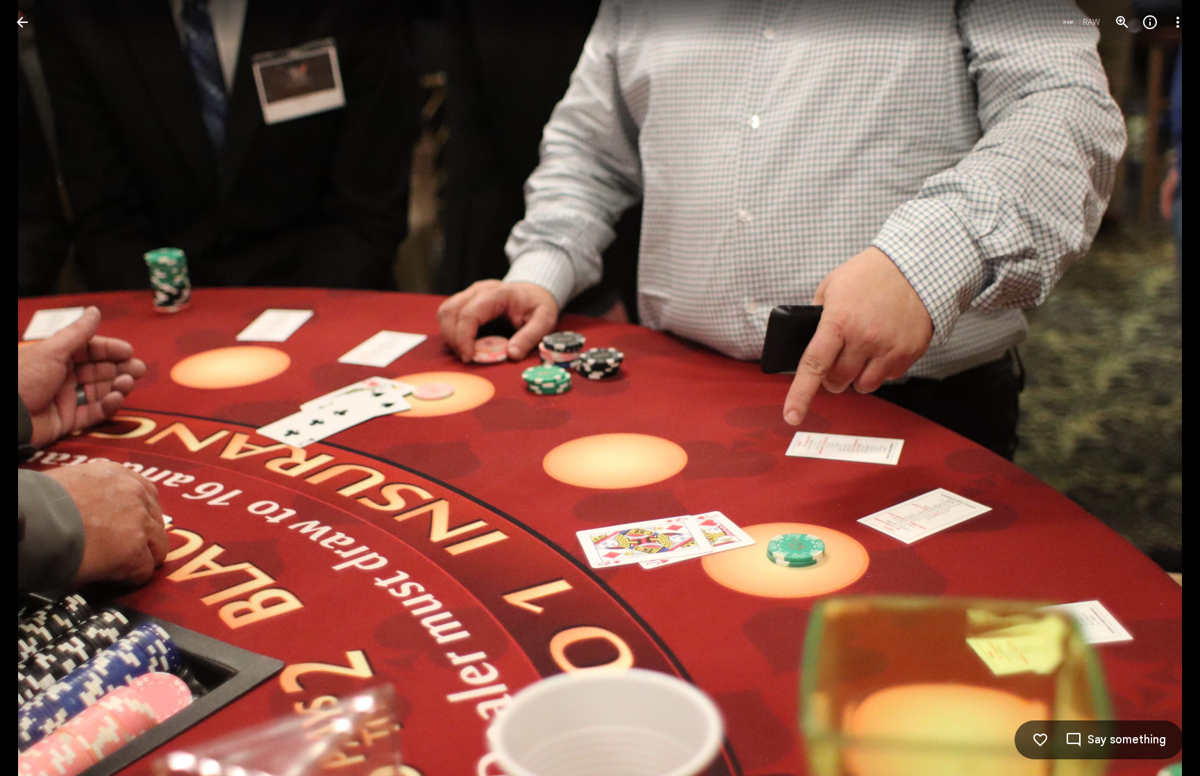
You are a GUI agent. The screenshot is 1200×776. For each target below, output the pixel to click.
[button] (38, 388)
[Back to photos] (22, 22)
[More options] (1178, 22)
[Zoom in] (1122, 22)
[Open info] (1150, 22)
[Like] (1040, 740)
